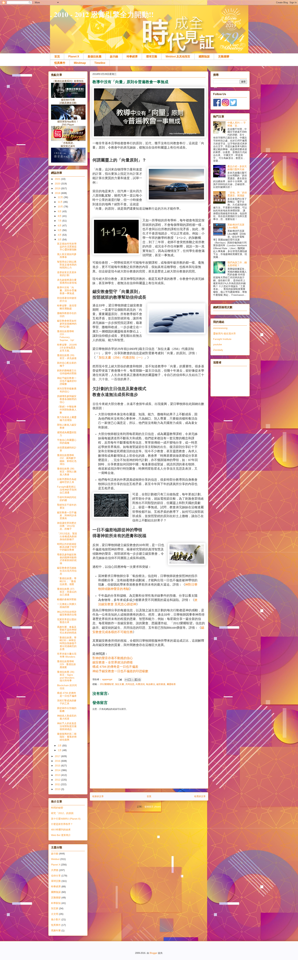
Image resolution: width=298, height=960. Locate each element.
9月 (60, 211)
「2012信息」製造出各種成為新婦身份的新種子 (67, 536)
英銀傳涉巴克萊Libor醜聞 (235, 226)
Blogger (153, 953)
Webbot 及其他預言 (178, 56)
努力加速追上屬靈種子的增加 (66, 419)
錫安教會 (160, 684)
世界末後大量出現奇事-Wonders (66, 655)
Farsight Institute (222, 339)
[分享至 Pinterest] (139, 679)
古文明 (54, 914)
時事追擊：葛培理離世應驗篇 (66, 307)
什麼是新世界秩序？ (62, 824)
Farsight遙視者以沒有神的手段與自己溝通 (67, 489)
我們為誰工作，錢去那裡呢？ (237, 264)
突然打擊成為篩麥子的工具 (66, 702)
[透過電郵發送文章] (119, 679)
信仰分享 (56, 875)
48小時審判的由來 (61, 829)
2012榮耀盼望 (107, 684)
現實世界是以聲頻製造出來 (66, 621)
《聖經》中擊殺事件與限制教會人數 (67, 409)
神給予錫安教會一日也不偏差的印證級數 (120, 671)
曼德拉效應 (94, 56)
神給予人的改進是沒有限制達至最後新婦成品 (67, 726)
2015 (58, 765)
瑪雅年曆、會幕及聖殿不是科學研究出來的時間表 (67, 630)
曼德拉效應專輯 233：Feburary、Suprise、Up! (65, 335)
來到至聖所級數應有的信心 (66, 390)
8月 (60, 216)
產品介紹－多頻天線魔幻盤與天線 (237, 168)
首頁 (57, 56)
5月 (60, 230)
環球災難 (151, 56)
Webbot (55, 859)
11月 (60, 201)
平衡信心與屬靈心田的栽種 (66, 441)
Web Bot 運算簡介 (61, 835)
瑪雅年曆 (56, 930)
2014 (58, 770)
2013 (58, 775)
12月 (61, 197)
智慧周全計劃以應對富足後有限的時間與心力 (67, 264)
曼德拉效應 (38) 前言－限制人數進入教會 (67, 471)
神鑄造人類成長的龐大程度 (66, 717)
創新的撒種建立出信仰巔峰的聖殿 (67, 372)
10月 (61, 206)
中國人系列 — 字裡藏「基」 (236, 124)
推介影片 (56, 919)
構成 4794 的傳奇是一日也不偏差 (67, 694)
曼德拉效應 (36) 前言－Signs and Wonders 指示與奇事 (65, 676)
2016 (58, 761)
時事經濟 (132, 56)
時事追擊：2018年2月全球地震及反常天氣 (67, 347)
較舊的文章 (200, 796)
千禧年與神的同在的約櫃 (66, 499)
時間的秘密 (57, 807)
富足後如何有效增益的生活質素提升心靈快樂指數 (67, 246)
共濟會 (54, 870)
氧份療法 (150, 684)
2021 (58, 179)
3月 (60, 239)
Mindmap (80, 62)
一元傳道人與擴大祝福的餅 (66, 605)
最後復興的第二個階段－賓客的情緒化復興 (67, 736)
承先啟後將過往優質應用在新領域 (67, 281)
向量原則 (140, 684)
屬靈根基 (171, 684)
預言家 (54, 908)
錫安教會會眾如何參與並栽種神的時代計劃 (67, 323)
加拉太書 (119, 684)
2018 (58, 193)
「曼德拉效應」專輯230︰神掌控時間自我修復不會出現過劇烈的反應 (67, 643)
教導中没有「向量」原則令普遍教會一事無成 (67, 290)
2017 (58, 756)
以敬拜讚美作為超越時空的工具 (66, 480)
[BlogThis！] (129, 679)
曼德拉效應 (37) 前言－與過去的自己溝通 (67, 591)
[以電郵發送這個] (126, 679)
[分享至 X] (133, 679)
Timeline (99, 62)
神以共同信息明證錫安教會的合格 (67, 613)
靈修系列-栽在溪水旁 (224, 333)
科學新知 (56, 903)
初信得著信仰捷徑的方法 (66, 299)
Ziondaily (218, 350)
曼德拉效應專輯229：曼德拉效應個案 (66, 664)
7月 (60, 220)
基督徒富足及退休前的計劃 (66, 274)
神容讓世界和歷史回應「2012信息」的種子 (66, 526)
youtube (217, 344)
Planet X (73, 56)
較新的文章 (98, 796)
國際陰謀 (204, 56)
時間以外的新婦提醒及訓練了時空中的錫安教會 (67, 547)
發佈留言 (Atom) (153, 806)
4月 (60, 234)
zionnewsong (220, 328)
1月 (60, 750)
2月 (60, 745)
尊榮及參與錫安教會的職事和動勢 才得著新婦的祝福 (67, 559)
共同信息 (129, 684)
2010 (58, 789)
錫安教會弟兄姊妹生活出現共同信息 (67, 570)
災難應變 (223, 56)
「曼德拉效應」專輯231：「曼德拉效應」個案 (66, 581)
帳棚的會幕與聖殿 (66, 599)
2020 (58, 183)
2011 (58, 784)
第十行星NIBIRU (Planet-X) (66, 818)
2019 (58, 188)
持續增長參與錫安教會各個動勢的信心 (67, 399)
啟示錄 (114, 56)
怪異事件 (59, 62)
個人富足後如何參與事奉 (66, 255)
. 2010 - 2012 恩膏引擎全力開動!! (102, 14)
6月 (60, 225)
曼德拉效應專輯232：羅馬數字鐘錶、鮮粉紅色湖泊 (67, 459)
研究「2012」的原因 (62, 813)
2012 (58, 779)
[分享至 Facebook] (136, 679)
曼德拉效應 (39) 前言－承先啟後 (67, 357)
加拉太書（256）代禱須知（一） (121, 357)
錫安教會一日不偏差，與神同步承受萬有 (67, 515)
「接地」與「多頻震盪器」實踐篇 (237, 194)
